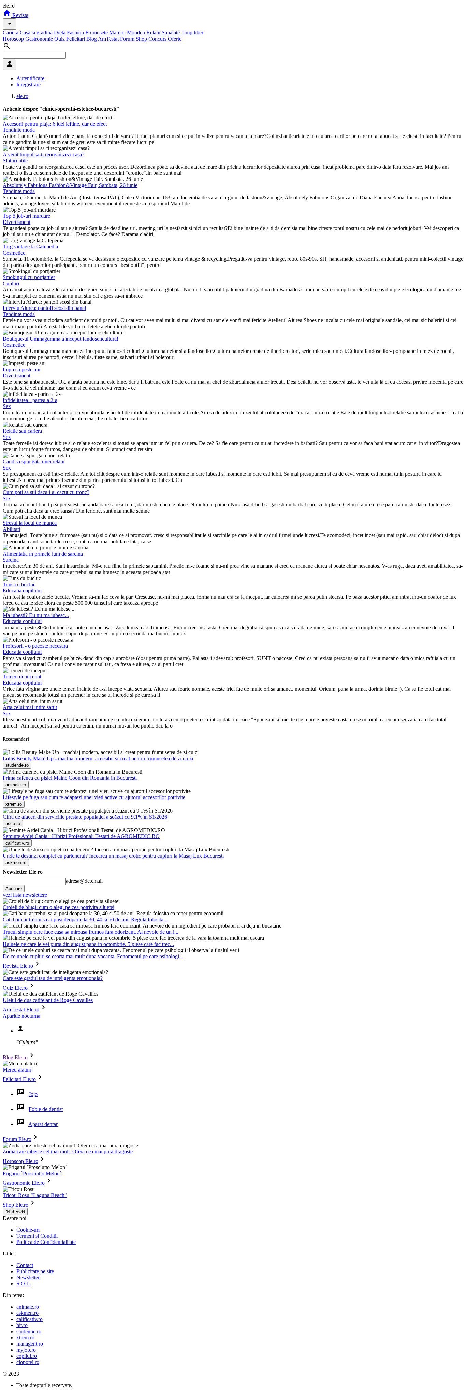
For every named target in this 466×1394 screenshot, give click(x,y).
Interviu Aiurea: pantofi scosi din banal (44, 308)
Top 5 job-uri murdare (26, 216)
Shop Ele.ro (15, 1205)
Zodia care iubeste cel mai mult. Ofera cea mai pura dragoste (68, 1151)
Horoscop (14, 39)
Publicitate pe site (35, 1271)
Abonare (13, 888)
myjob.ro (26, 1350)
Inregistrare (28, 84)
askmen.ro (27, 1313)
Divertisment (16, 222)
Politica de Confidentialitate (46, 1242)
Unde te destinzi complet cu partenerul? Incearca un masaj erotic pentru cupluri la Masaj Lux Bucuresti (113, 856)
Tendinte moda (19, 130)
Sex (7, 406)
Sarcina (11, 560)
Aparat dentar (43, 1124)
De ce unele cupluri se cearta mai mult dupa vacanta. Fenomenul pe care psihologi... (93, 956)
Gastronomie (39, 39)
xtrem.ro (25, 1337)
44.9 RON (15, 1211)
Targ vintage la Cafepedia (30, 246)
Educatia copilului (22, 590)
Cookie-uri (28, 1230)
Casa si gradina (37, 32)
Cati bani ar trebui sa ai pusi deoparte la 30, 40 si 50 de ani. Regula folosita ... (86, 919)
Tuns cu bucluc (19, 584)
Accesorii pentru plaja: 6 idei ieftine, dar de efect (55, 124)
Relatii (154, 32)
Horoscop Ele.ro (20, 1161)
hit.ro (22, 1325)
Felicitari (76, 39)
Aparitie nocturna (21, 1016)
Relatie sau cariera (22, 431)
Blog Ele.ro (15, 1057)
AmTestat (109, 39)
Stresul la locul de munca (30, 523)
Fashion (76, 32)
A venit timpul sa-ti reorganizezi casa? (43, 154)
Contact (24, 1265)
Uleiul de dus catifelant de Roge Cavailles (48, 1000)
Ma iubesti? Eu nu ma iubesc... (36, 615)
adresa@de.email (84, 881)
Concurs (158, 39)
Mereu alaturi (17, 1070)
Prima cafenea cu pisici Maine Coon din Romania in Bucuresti (70, 778)
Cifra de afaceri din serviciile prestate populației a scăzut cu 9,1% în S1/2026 (85, 817)
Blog (92, 39)
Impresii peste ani (21, 369)
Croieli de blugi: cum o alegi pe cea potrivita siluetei (58, 907)
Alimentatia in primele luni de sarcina (43, 554)
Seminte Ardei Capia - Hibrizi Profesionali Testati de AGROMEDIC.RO (81, 836)
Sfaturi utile (15, 160)
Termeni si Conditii (37, 1236)
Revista (19, 15)
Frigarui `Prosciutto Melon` (32, 1173)
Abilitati (11, 529)
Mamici (118, 32)
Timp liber (192, 32)
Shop (142, 39)
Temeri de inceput (22, 676)
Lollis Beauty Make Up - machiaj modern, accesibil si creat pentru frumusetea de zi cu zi (98, 758)
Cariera (11, 32)
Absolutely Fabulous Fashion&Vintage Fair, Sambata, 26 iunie (70, 185)
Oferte (174, 39)
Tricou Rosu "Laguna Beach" (35, 1195)
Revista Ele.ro (18, 966)
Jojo (33, 1094)
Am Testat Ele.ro (21, 1009)
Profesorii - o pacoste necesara (35, 646)
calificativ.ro (29, 1319)
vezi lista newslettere (25, 895)
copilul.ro (26, 1356)
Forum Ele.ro (17, 1139)
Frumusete (97, 32)
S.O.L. (23, 1284)
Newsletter (28, 1277)
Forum (128, 39)
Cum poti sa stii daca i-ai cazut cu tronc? (46, 492)
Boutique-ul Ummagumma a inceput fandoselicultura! (60, 339)
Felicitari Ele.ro (19, 1079)
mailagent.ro (29, 1344)
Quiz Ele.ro (15, 988)
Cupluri (11, 283)
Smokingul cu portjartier (29, 277)
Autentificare (30, 78)
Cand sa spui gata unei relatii (33, 461)
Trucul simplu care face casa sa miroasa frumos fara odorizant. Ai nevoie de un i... (90, 932)
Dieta (60, 32)
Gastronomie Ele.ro (24, 1183)
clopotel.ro (27, 1362)
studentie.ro (28, 1331)
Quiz (60, 39)
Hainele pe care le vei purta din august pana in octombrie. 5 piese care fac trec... (88, 944)
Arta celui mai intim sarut (30, 707)
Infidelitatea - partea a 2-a (30, 400)
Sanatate (171, 32)
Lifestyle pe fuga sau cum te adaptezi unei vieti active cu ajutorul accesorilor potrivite (94, 797)
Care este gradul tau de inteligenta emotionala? (53, 978)
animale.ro (27, 1307)
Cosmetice (14, 253)
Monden (136, 32)
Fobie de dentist (46, 1109)
